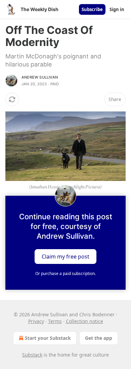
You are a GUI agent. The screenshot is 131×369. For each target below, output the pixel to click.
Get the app (98, 338)
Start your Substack (48, 338)
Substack (32, 355)
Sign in (117, 9)
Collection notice (84, 321)
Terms (55, 321)
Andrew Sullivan (39, 77)
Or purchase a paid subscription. (65, 273)
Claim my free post (65, 256)
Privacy (36, 321)
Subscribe (92, 9)
